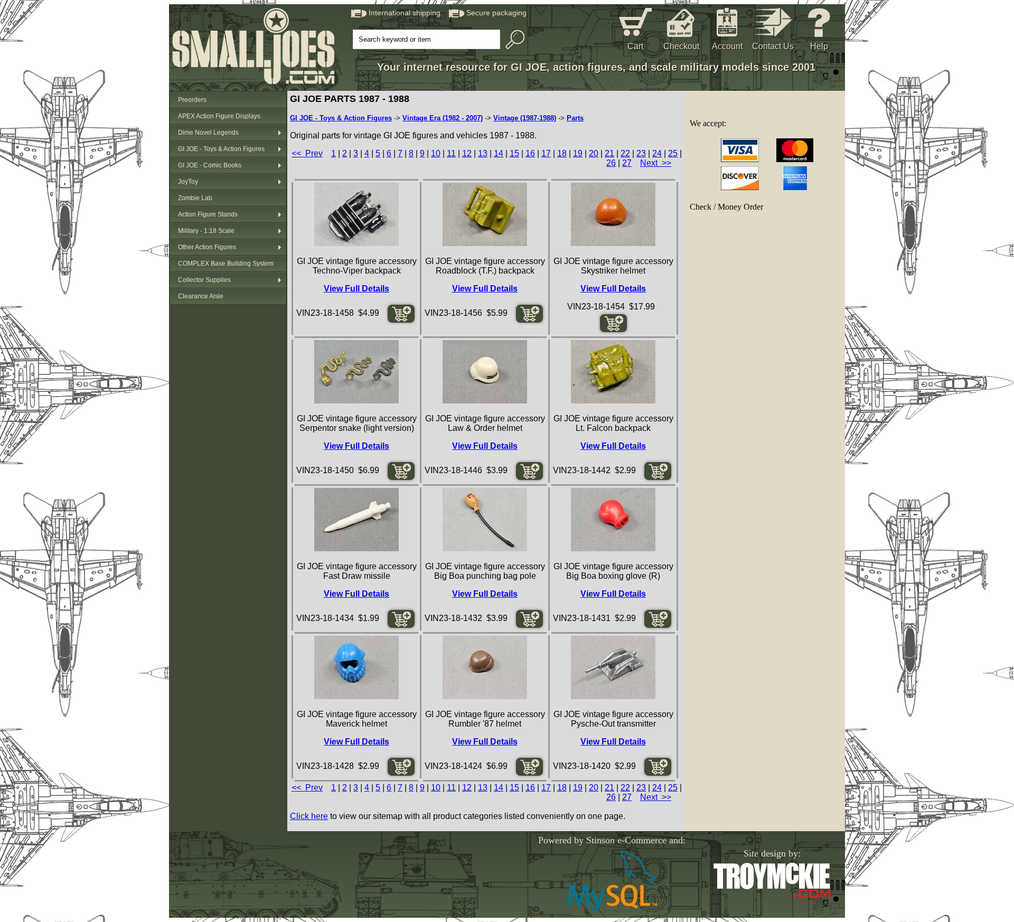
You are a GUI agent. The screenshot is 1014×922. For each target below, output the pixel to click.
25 (673, 153)
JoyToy (188, 181)
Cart (635, 46)
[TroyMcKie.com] (772, 895)
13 (482, 153)
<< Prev (307, 153)
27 (627, 162)
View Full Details (356, 288)
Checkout (681, 46)
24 (657, 153)
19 (578, 153)
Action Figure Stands (208, 214)
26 (611, 162)
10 (435, 153)
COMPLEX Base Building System (226, 263)
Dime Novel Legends (208, 132)
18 (562, 153)
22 (625, 153)
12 (467, 153)
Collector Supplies (204, 280)
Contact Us (773, 46)
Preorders (192, 100)
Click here (309, 816)
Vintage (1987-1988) (524, 118)
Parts (575, 118)
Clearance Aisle (200, 296)
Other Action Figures (207, 247)
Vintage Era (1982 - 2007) (442, 118)
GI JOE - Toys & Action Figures (221, 149)
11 (451, 153)
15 (514, 153)
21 (609, 153)
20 (593, 153)
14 (498, 153)
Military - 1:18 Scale (206, 230)
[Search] (512, 39)
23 (641, 153)
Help (819, 46)
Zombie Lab (195, 198)
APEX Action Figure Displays (219, 116)
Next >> (655, 162)
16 (530, 153)
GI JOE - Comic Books (209, 165)
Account (727, 46)
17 (546, 153)
